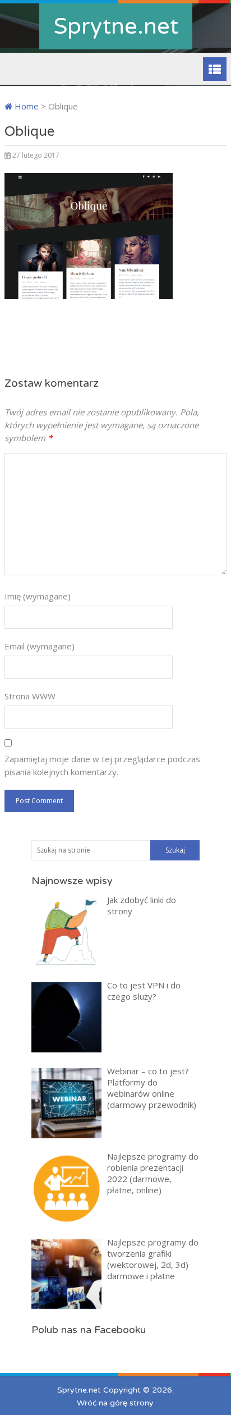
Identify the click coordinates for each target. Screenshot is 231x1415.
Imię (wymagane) (37, 596)
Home (25, 106)
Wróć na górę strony (115, 1403)
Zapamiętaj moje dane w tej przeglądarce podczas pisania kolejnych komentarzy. (102, 765)
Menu (215, 69)
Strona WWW (30, 696)
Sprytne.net (115, 26)
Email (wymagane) (39, 646)
